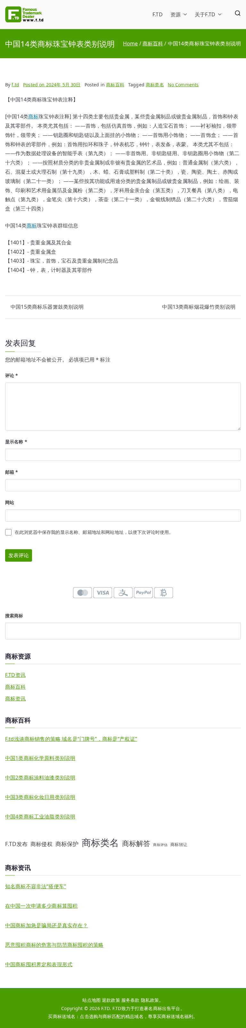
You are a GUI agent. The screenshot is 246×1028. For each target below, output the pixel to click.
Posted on (52, 85)
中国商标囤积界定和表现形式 (38, 964)
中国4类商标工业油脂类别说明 (40, 816)
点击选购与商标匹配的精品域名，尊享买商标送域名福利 (136, 1016)
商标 (33, 116)
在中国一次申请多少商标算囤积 (41, 905)
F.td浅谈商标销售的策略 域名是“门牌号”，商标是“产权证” (71, 738)
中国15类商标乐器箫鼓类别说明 (47, 306)
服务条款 (130, 1000)
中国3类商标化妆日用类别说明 (40, 797)
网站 (9, 502)
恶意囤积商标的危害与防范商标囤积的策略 (54, 944)
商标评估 (160, 844)
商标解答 (136, 843)
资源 (175, 14)
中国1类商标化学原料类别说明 (40, 758)
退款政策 (111, 1000)
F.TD (157, 14)
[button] (184, 14)
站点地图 (91, 1000)
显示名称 (16, 442)
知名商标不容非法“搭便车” (35, 886)
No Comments (183, 85)
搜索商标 (14, 616)
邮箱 (11, 472)
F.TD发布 (16, 844)
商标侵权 (41, 844)
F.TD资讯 (15, 674)
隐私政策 (150, 1000)
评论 (11, 375)
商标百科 (115, 85)
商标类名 (155, 85)
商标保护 (67, 844)
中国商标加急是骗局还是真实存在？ (46, 925)
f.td (15, 85)
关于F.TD (205, 14)
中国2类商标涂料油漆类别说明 (40, 777)
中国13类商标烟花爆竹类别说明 (198, 306)
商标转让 (178, 844)
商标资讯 (15, 698)
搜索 (236, 631)
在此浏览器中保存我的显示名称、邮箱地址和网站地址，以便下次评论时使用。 (94, 532)
